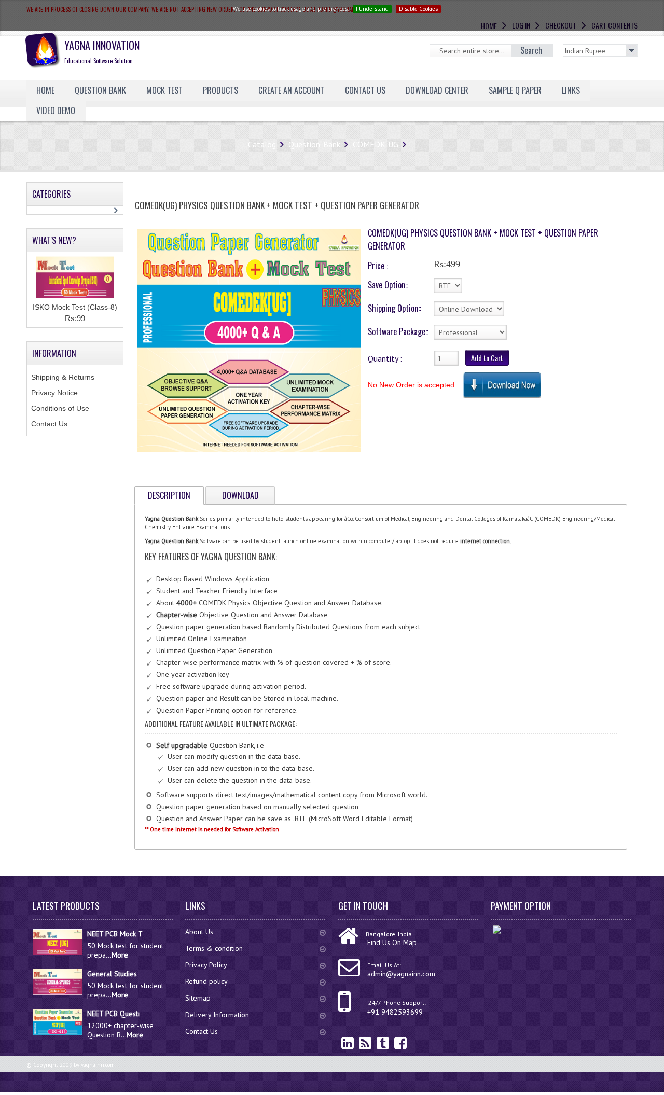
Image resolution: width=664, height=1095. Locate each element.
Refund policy (206, 981)
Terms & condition (214, 948)
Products (220, 90)
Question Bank (100, 90)
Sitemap (198, 998)
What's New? (54, 240)
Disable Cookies (418, 8)
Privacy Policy (206, 964)
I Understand (372, 8)
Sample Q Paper (515, 90)
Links (571, 90)
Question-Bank (314, 144)
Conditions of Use (60, 408)
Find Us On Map (392, 942)
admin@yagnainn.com (401, 973)
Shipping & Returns (62, 377)
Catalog (262, 144)
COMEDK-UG (375, 144)
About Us (199, 931)
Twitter (375, 1042)
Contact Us (49, 424)
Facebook (392, 1042)
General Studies (112, 973)
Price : (378, 265)
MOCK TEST (164, 90)
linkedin (339, 1042)
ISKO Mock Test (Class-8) (75, 307)
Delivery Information (217, 1014)
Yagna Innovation (102, 51)
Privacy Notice (54, 393)
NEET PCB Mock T (115, 933)
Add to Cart (487, 357)
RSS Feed (357, 1042)
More (120, 955)
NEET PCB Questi (113, 1013)
